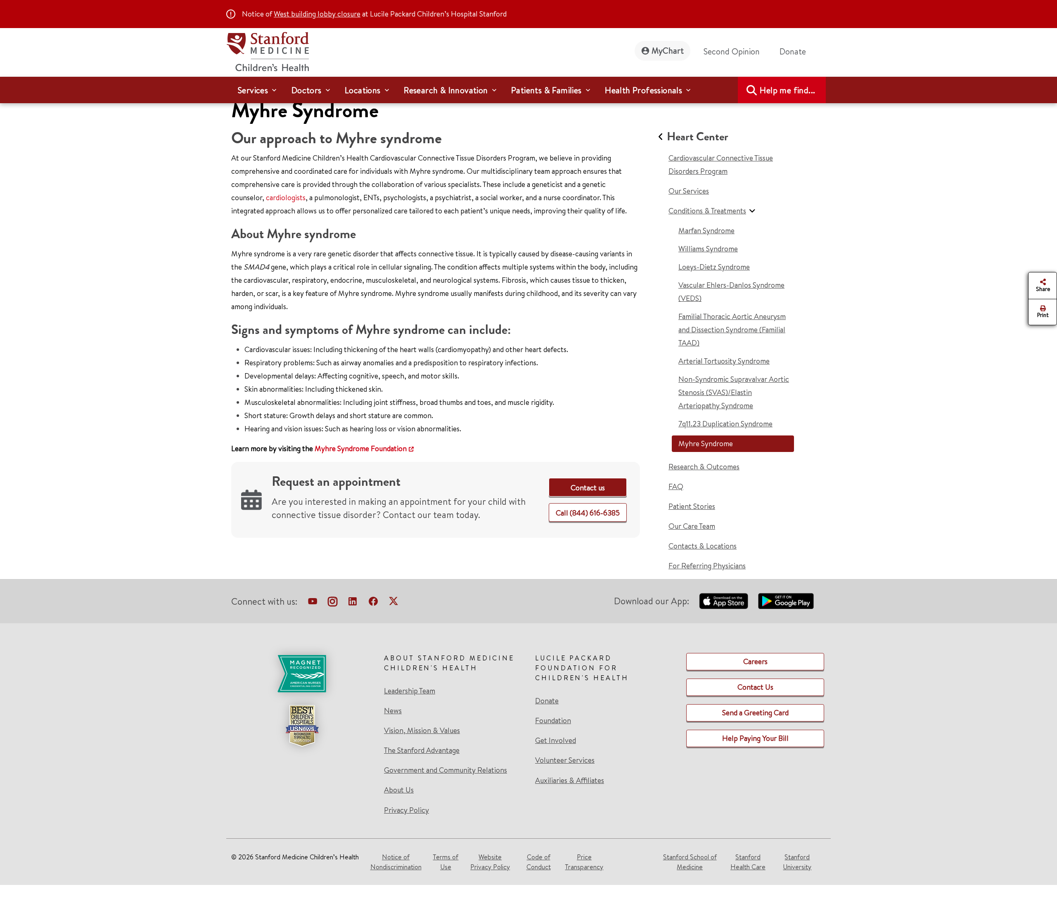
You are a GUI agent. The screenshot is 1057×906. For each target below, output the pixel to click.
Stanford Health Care (747, 861)
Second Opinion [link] (732, 51)
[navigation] (528, 90)
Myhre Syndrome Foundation (361, 448)
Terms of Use (445, 861)
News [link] (393, 711)
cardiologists (286, 197)
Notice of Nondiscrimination (396, 861)
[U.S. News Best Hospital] (302, 726)
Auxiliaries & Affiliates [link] (569, 780)
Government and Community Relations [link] (445, 770)
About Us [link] (399, 790)
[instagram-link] (332, 603)
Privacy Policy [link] (406, 810)
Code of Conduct (538, 861)
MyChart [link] (668, 50)
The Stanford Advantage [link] (422, 750)
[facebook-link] (373, 603)
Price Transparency (584, 861)
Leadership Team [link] (409, 691)
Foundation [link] (553, 721)
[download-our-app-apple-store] (724, 601)
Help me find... (787, 90)
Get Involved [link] (555, 740)
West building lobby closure (317, 14)
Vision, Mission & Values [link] (422, 731)
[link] (587, 487)
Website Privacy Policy (490, 861)
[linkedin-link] (352, 603)
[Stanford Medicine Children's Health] (267, 50)
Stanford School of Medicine (690, 861)
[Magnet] (302, 673)
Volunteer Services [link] (565, 760)
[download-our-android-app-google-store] (786, 601)
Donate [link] (793, 51)
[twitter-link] (393, 603)
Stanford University (797, 861)
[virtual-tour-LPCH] (312, 603)
